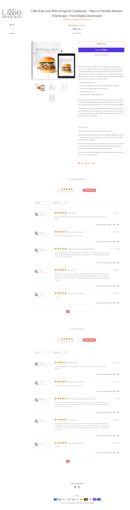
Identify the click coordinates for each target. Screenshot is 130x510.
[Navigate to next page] (90, 311)
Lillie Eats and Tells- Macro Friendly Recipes (77, 19)
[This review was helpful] (114, 286)
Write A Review (89, 190)
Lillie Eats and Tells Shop (75, 503)
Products (12, 33)
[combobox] (42, 202)
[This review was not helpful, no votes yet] (117, 225)
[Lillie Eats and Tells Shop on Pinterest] (75, 487)
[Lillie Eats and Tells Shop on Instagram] (79, 487)
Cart (12, 25)
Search (77, 495)
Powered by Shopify (88, 503)
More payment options (101, 55)
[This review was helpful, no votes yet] (114, 225)
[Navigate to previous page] (63, 311)
